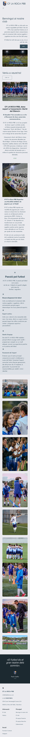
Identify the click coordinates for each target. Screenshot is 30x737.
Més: (23, 46)
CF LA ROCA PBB (16, 3)
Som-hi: (7, 77)
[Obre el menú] (3, 8)
